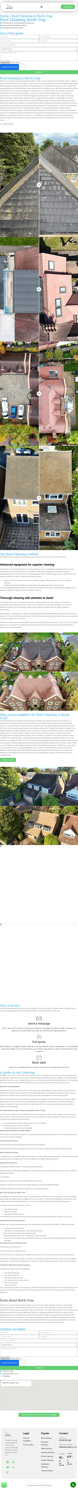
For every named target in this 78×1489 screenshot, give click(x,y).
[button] (41, 6)
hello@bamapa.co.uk (68, 1447)
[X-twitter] (13, 1467)
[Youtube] (7, 1467)
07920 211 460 (65, 1440)
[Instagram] (13, 1462)
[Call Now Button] (73, 1484)
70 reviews (69, 1463)
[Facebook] (7, 1462)
